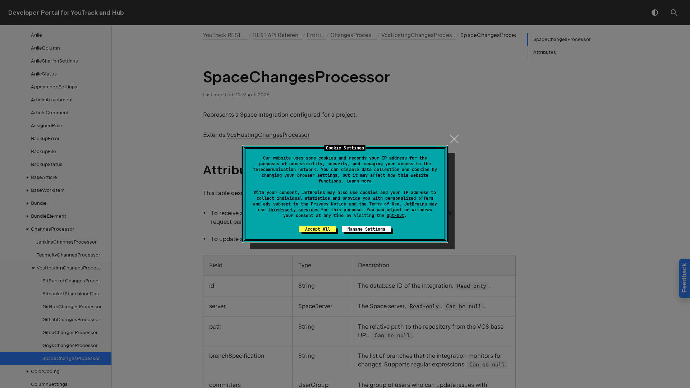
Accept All (317, 229)
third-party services (293, 210)
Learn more (359, 181)
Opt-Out (395, 215)
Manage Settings (366, 229)
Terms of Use (384, 204)
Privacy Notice (328, 204)
